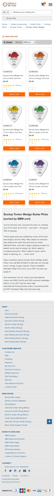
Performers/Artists (12, 449)
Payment (8, 363)
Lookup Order (11, 387)
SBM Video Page (12, 442)
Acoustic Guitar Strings (14, 321)
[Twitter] (10, 471)
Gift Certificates (11, 376)
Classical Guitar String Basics (17, 408)
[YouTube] (24, 471)
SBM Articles (10, 436)
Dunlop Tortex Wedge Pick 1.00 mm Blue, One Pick (13, 185)
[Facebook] (6, 471)
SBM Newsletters (12, 446)
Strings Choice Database (15, 401)
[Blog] (29, 471)
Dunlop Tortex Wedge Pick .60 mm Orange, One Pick (39, 77)
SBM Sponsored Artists (15, 439)
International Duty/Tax (14, 383)
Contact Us (9, 352)
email (6, 272)
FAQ (6, 356)
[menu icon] (50, 5)
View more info (11, 37)
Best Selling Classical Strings (17, 331)
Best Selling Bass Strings (15, 342)
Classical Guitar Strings (14, 317)
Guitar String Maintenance (16, 418)
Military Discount (12, 373)
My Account (10, 366)
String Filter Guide (12, 397)
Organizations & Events (15, 453)
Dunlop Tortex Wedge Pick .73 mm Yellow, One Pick (13, 131)
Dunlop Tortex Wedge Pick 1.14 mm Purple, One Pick (39, 185)
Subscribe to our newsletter (17, 467)
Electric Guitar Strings (14, 324)
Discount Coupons (13, 370)
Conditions (24, 476)
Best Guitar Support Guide (16, 425)
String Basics (10, 404)
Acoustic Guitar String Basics (17, 411)
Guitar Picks (36, 24)
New (7, 310)
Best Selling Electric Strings (16, 338)
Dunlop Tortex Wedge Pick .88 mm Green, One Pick (39, 131)
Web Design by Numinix (11, 482)
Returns (8, 380)
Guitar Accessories (19, 24)
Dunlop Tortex (16, 27)
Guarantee (6, 476)
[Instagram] (15, 471)
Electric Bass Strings (13, 328)
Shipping (8, 359)
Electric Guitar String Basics (16, 415)
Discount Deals (11, 314)
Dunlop (13, 231)
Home (4, 24)
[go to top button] (49, 421)
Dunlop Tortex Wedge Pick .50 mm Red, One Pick (13, 77)
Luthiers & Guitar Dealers (15, 456)
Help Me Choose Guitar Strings (18, 422)
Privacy (15, 476)
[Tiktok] (20, 471)
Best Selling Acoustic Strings (17, 335)
